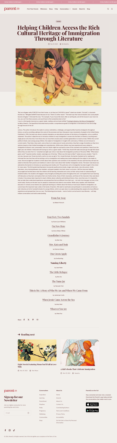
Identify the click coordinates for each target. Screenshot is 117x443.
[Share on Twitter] (28, 319)
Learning (58, 21)
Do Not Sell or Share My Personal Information (66, 421)
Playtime (42, 404)
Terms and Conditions (62, 411)
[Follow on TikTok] (14, 430)
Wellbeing (42, 414)
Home (58, 395)
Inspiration (42, 395)
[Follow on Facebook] (5, 430)
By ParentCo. (65, 44)
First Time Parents (32, 9)
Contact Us (59, 404)
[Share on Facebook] (24, 319)
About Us (82, 9)
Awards (74, 9)
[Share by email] (37, 319)
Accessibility (60, 417)
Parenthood (42, 401)
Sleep (51, 9)
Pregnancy (42, 411)
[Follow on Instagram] (9, 430)
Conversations (64, 9)
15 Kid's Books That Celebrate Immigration (78, 369)
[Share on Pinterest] (33, 319)
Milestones (43, 9)
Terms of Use (52, 436)
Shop (88, 9)
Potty (56, 9)
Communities (43, 417)
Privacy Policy (60, 414)
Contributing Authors (62, 407)
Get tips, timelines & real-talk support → (39, 2)
